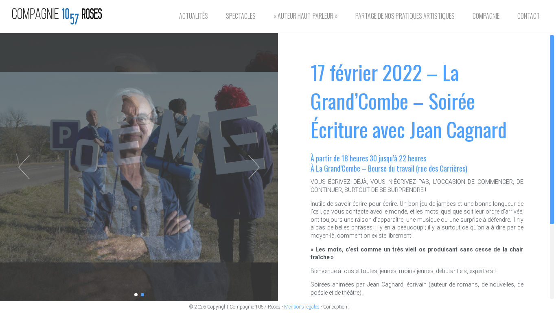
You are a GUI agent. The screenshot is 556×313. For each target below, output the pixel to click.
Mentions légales (302, 307)
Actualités (193, 15)
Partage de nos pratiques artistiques (405, 15)
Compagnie (486, 15)
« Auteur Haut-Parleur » (305, 15)
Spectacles (241, 15)
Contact (528, 15)
